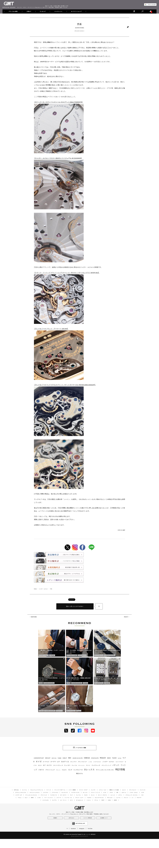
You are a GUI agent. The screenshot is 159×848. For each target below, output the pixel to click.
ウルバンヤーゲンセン (99, 797)
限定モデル (79, 773)
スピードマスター (120, 761)
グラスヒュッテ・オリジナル (131, 795)
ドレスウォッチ (96, 765)
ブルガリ (64, 770)
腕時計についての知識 (114, 789)
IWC (69, 758)
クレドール (24, 789)
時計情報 (52, 655)
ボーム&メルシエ (79, 800)
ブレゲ (79, 710)
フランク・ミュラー (79, 797)
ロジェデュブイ (65, 792)
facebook (73, 828)
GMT (124, 530)
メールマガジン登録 (81, 747)
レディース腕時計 (72, 789)
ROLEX (103, 758)
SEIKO (109, 758)
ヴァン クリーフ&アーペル (59, 789)
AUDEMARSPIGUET (39, 758)
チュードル (74, 765)
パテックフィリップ (106, 765)
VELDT (102, 800)
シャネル (90, 761)
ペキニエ (19, 797)
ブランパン (58, 769)
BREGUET (47, 758)
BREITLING (54, 758)
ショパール (118, 797)
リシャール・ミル (68, 797)
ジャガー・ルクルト (80, 30)
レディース (59, 797)
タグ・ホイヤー (47, 765)
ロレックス (89, 769)
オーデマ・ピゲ (55, 761)
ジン (132, 797)
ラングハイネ (142, 789)
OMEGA (87, 758)
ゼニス (40, 765)
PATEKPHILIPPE (95, 758)
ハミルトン (88, 800)
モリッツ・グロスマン (102, 795)
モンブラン (54, 800)
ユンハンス (113, 795)
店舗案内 (55, 817)
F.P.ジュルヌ (109, 797)
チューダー (67, 765)
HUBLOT (65, 758)
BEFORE (34, 617)
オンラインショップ (76, 11)
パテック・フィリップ (95, 792)
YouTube (119, 758)
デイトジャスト (81, 765)
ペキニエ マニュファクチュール (36, 789)
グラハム (96, 800)
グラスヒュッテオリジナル (20, 792)
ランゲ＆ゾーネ (78, 770)
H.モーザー (139, 797)
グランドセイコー (82, 761)
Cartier (41, 710)
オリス (71, 800)
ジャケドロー (45, 792)
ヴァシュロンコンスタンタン (105, 770)
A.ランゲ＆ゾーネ (99, 655)
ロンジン (93, 795)
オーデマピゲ (46, 761)
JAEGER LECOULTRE (110, 655)
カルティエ (60, 710)
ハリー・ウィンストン (48, 797)
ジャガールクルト (71, 710)
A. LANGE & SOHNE (72, 655)
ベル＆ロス (89, 797)
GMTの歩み (16, 789)
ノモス (142, 795)
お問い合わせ (71, 817)
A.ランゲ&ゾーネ (82, 655)
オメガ (39, 761)
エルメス (124, 789)
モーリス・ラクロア (83, 789)
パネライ (41, 770)
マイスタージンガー (75, 792)
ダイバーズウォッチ (58, 765)
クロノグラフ (73, 761)
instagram (81, 828)
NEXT (126, 617)
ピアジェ (120, 795)
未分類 (115, 800)
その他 (109, 800)
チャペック (48, 789)
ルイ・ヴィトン (63, 800)
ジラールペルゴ (55, 792)
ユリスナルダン (45, 800)
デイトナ (88, 765)
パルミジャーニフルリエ (34, 792)
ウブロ (142, 792)
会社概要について (103, 817)
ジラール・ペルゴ (102, 789)
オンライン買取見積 (88, 817)
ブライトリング (50, 770)
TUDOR (114, 758)
